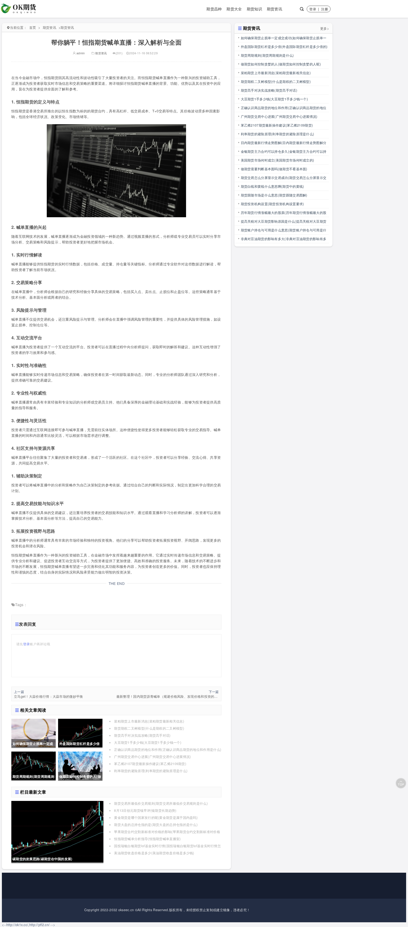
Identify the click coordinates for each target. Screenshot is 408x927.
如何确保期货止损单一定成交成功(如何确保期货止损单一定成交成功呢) (284, 38)
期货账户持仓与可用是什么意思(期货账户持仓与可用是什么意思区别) (284, 231)
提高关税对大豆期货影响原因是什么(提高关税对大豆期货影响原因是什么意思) (284, 222)
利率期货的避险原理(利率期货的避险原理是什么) (150, 770)
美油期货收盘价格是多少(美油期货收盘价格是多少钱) (154, 852)
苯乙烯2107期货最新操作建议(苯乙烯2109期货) (150, 763)
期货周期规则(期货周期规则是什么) (267, 55)
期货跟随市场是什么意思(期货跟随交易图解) (274, 195)
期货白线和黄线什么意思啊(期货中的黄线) (272, 186)
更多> (324, 28)
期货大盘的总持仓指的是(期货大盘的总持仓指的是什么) (156, 824)
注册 (324, 9)
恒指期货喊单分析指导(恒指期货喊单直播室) (147, 838)
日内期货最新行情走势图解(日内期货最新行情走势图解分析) (284, 143)
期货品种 (214, 9)
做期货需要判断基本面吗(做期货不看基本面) (274, 168)
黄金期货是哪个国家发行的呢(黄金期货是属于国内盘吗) (156, 817)
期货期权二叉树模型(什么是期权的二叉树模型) (149, 728)
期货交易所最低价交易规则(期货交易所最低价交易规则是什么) (161, 803)
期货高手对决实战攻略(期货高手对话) (142, 735)
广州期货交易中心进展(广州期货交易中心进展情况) (152, 756)
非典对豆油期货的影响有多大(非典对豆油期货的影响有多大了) (284, 239)
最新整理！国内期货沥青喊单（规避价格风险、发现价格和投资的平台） (167, 696)
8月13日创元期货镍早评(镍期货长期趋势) (145, 810)
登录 (312, 9)
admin (80, 53)
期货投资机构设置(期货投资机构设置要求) (272, 203)
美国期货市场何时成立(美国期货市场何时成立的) (277, 160)
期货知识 (254, 9)
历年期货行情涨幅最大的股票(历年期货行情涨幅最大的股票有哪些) (284, 213)
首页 (32, 27)
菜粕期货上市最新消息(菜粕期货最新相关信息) (149, 721)
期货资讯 (274, 9)
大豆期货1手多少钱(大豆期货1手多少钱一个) (147, 742)
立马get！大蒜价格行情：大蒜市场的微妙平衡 (48, 696)
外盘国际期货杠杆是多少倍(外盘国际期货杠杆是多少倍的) (284, 46)
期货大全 (234, 9)
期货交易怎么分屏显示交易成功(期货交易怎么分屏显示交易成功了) (284, 178)
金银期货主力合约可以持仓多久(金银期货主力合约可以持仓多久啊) (284, 152)
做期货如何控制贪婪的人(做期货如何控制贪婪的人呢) (281, 64)
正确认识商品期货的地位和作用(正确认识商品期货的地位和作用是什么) (167, 749)
